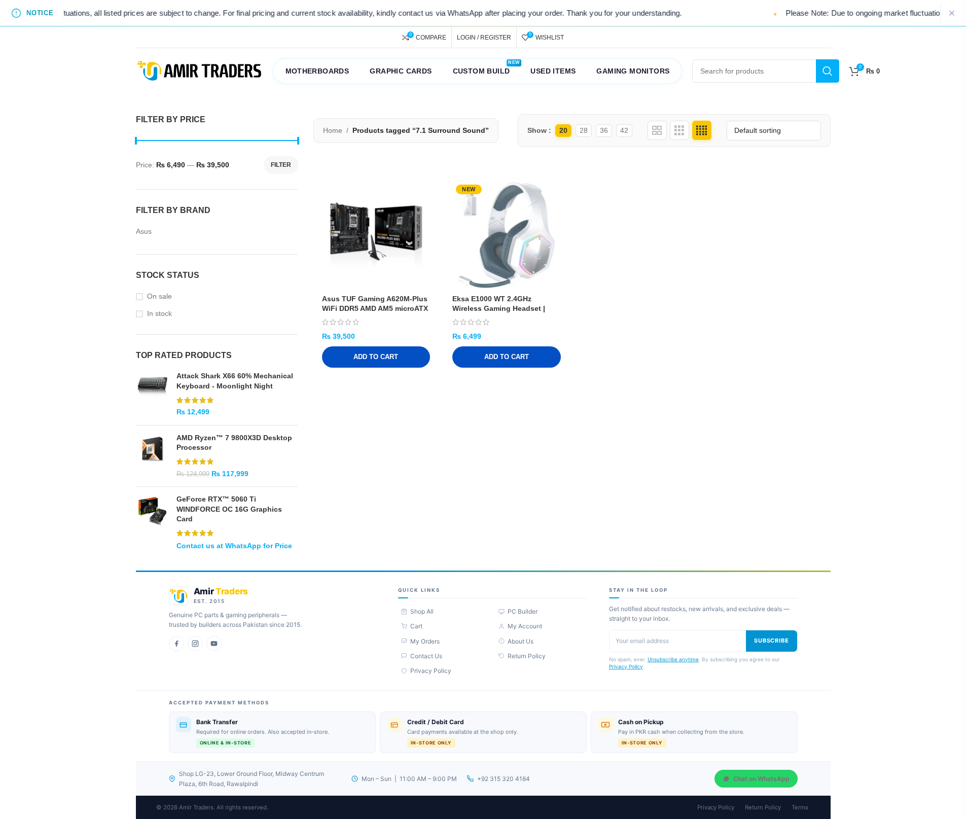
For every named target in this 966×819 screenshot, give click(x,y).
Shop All (422, 611)
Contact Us (426, 656)
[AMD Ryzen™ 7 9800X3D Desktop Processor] (152, 456)
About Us (520, 641)
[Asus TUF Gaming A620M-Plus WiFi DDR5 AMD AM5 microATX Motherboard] (376, 235)
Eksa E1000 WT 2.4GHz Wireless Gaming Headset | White (498, 309)
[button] (376, 357)
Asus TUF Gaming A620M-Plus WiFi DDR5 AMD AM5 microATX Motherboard (375, 309)
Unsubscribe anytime (673, 659)
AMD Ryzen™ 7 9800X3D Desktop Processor (234, 443)
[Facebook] (176, 643)
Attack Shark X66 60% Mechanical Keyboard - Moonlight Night (234, 381)
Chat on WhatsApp (761, 778)
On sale (159, 296)
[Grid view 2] (657, 130)
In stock (159, 313)
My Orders (425, 641)
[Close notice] (952, 13)
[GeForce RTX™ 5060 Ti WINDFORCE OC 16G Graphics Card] (152, 522)
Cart (416, 626)
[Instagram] (195, 643)
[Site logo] (199, 70)
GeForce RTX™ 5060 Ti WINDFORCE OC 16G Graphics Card (229, 509)
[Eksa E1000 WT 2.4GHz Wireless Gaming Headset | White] (506, 235)
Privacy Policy (430, 670)
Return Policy (527, 656)
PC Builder (523, 611)
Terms (800, 807)
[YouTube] (214, 643)
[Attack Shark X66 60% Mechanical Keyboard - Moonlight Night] (152, 394)
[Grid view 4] (701, 130)
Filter (281, 164)
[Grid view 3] (679, 130)
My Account (525, 626)
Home (332, 130)
